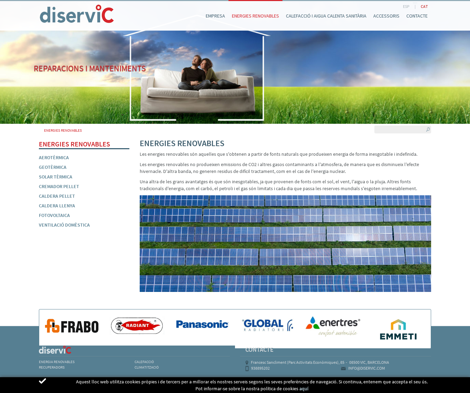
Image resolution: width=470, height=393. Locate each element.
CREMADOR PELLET (59, 186)
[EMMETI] (398, 328)
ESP (406, 6)
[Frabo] (71, 325)
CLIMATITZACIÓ (147, 367)
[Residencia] (39, 6)
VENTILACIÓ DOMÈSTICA (64, 225)
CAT (424, 6)
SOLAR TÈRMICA (55, 177)
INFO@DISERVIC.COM (366, 368)
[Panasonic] (202, 324)
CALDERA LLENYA (57, 206)
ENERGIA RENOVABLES (57, 361)
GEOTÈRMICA (52, 167)
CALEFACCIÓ (144, 361)
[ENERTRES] (333, 326)
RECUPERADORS (52, 367)
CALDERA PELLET (57, 196)
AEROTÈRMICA (54, 157)
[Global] (267, 325)
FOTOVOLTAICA (54, 215)
